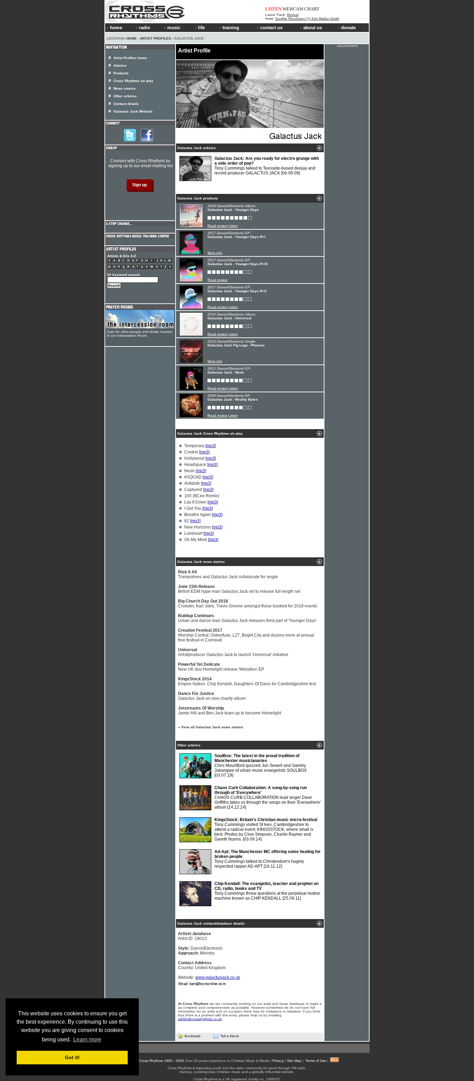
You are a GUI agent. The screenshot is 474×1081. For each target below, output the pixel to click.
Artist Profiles (155, 38)
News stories (124, 88)
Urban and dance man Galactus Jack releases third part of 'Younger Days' (247, 618)
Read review (217, 226)
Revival (292, 15)
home (116, 27)
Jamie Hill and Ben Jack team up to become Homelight (229, 710)
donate (348, 27)
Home (131, 38)
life (201, 27)
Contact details (126, 104)
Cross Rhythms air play (133, 81)
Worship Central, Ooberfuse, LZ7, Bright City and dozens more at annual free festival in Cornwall (246, 635)
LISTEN (273, 8)
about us (312, 27)
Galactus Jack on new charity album (212, 696)
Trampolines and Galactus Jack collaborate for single (228, 574)
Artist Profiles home (130, 58)
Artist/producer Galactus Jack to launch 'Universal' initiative (233, 652)
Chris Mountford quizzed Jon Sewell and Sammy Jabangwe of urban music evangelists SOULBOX (260, 765)
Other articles (125, 96)
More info (215, 253)
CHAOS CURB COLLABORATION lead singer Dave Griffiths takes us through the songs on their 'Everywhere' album (267, 797)
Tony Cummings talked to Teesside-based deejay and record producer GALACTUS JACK (266, 165)
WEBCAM (292, 8)
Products (121, 73)
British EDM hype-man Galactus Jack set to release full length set (239, 589)
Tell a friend (229, 1036)
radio (144, 27)
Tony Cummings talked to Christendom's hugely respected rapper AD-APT (267, 859)
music (173, 27)
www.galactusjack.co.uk (217, 977)
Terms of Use (315, 1061)
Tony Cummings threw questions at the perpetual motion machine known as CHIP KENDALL (267, 891)
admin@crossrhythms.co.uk (200, 1019)
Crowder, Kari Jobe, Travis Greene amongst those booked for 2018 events (247, 603)
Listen (233, 226)
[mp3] (210, 445)
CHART (312, 8)
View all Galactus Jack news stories (212, 727)
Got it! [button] (72, 1057)
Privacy (278, 1061)
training (230, 27)
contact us (271, 27)
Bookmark (193, 1036)
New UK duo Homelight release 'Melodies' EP (221, 667)
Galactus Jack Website (133, 111)
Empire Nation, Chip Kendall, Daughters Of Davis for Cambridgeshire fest (247, 681)
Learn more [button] (87, 1039)
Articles (120, 65)
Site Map (294, 1061)
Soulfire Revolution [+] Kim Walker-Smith (307, 19)
